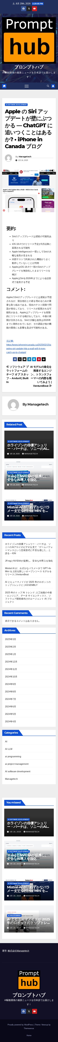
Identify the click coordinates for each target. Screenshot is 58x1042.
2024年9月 (10, 684)
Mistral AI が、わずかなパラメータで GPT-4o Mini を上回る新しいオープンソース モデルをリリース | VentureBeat (28, 571)
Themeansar (29, 1028)
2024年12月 (11, 661)
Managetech (25, 156)
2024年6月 (10, 706)
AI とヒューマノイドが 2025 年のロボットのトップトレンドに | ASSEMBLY (28, 922)
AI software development (16, 104)
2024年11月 (11, 669)
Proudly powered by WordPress (21, 1025)
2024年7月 (10, 699)
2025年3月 (10, 639)
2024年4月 (10, 721)
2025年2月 (10, 647)
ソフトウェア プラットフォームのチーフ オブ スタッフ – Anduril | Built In (17, 374)
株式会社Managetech (18, 951)
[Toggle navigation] (26, 86)
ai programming (13, 756)
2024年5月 (10, 714)
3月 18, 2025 (16, 832)
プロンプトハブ (28, 67)
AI (6, 741)
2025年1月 (10, 654)
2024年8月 (10, 691)
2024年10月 (11, 676)
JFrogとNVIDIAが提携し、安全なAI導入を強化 (27, 478)
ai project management (16, 764)
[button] (48, 86)
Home (29, 1035)
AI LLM (8, 749)
